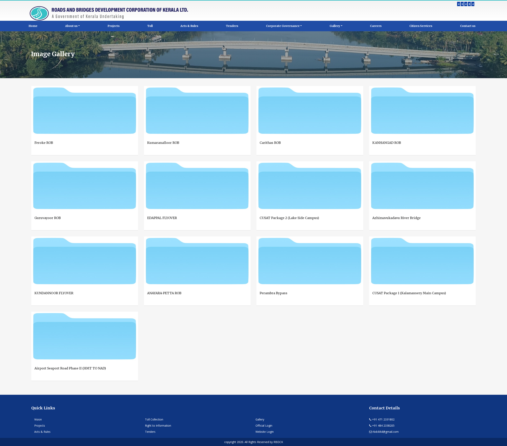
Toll (150, 26)
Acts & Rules (189, 26)
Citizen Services (420, 26)
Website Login (264, 432)
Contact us (468, 26)
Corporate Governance (283, 26)
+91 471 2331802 (383, 419)
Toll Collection (154, 419)
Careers (376, 26)
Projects (114, 26)
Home (33, 26)
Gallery (335, 26)
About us (71, 26)
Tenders (232, 26)
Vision (38, 419)
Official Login (263, 425)
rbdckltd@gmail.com (385, 432)
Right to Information (158, 425)
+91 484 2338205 (383, 425)
